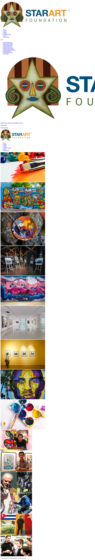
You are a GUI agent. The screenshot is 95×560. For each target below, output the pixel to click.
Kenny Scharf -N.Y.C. (8, 47)
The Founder (6, 37)
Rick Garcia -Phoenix (8, 43)
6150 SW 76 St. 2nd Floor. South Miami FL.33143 (12, 123)
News (4, 35)
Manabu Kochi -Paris (8, 45)
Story (4, 29)
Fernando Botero (7, 51)
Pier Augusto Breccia (8, 52)
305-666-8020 (4, 125)
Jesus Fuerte (6, 53)
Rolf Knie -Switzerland (8, 48)
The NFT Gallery (7, 34)
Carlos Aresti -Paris (7, 46)
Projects (5, 30)
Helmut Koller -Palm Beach (9, 50)
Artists (4, 32)
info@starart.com (4, 127)
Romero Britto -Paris (7, 42)
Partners (5, 33)
